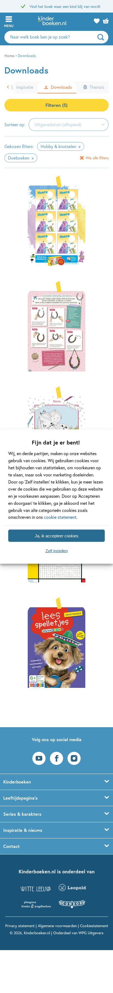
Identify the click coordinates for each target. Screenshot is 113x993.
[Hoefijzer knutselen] (56, 330)
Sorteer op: (14, 124)
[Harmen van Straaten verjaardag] (56, 225)
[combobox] (69, 124)
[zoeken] (102, 37)
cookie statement (60, 517)
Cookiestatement (94, 925)
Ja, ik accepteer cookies (56, 535)
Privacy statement (20, 925)
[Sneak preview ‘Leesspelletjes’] (56, 647)
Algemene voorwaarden (57, 925)
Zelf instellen (57, 550)
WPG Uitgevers (90, 932)
